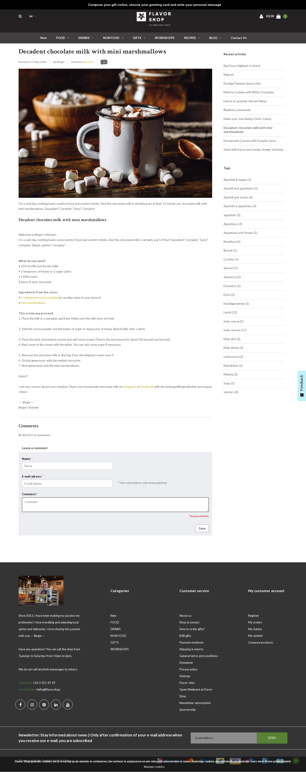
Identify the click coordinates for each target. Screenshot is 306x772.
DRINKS (84, 38)
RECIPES (190, 38)
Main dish (232, 339)
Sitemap (184, 676)
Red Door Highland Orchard (242, 66)
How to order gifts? (192, 629)
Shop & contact (189, 622)
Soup (229, 383)
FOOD (60, 38)
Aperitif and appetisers (241, 188)
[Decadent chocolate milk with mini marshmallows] (115, 134)
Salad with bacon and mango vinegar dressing (253, 149)
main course (234, 321)
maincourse (233, 356)
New (43, 38)
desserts (88, 61)
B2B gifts (185, 636)
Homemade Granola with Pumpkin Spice (250, 141)
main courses (235, 330)
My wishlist (255, 636)
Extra (229, 294)
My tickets (255, 629)
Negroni (229, 74)
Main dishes (233, 348)
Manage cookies (154, 766)
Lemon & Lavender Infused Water (245, 101)
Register (253, 615)
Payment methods (191, 642)
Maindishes (233, 365)
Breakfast (232, 241)
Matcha (231, 374)
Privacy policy (188, 669)
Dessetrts (232, 286)
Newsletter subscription (195, 703)
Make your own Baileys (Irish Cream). (248, 119)
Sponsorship (187, 709)
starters (231, 392)
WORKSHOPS (165, 38)
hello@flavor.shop (48, 689)
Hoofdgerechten (236, 303)
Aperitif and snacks (238, 197)
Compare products (260, 642)
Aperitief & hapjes (237, 179)
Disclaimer (186, 662)
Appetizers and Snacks (240, 233)
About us (185, 615)
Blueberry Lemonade (237, 110)
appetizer (232, 215)
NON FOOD (111, 38)
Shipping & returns (191, 649)
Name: (27, 459)
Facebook (146, 386)
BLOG (213, 38)
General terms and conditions (198, 656)
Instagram (129, 386)
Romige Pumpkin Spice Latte (242, 83)
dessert (231, 268)
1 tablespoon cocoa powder (39, 297)
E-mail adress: (32, 476)
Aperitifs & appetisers (240, 206)
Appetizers (233, 224)
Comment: (30, 494)
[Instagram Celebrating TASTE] (32, 704)
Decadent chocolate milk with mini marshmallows (92, 51)
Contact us (239, 38)
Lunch (230, 312)
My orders (255, 622)
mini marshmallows (33, 303)
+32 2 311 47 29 (44, 683)
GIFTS (137, 38)
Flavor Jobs (187, 683)
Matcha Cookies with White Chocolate (249, 92)
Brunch (230, 250)
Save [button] (202, 528)
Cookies (231, 259)
